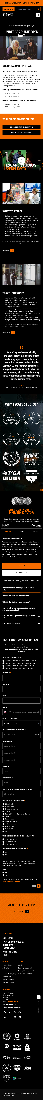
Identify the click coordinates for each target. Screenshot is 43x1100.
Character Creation (11, 809)
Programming (10, 826)
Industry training (8, 982)
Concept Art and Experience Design (17, 814)
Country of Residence (10, 718)
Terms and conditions (25, 974)
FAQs (5, 955)
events (11, 26)
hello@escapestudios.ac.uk (12, 1007)
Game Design (9, 819)
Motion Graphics (11, 824)
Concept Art (7, 977)
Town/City (6, 766)
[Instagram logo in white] (15, 1012)
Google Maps (13, 1001)
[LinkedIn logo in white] (5, 1017)
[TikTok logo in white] (10, 1017)
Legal (20, 965)
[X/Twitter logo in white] (10, 1012)
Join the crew (10, 951)
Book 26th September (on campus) (21, 127)
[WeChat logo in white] (15, 1017)
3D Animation (10, 806)
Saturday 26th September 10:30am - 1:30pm (20, 661)
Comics (7, 811)
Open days (8, 945)
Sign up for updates (13, 941)
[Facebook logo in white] (5, 1012)
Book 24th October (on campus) (21, 132)
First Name (7, 673)
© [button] (42, 490)
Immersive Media (11, 821)
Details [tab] (21, 531)
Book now (6, 250)
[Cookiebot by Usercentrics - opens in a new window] (31, 525)
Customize (20, 573)
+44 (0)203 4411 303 (10, 1004)
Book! (34, 886)
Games (5, 971)
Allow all (21, 566)
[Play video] (21, 160)
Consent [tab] (8, 531)
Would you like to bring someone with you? (18, 789)
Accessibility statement (26, 971)
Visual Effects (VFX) (9, 974)
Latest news (9, 948)
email (5, 696)
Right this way (19, 912)
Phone (5, 707)
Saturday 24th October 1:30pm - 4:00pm (19, 668)
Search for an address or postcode (14, 730)
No (6, 855)
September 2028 (10, 844)
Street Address (7, 741)
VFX (6, 831)
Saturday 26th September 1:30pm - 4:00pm (20, 663)
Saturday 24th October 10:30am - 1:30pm (19, 666)
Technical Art (9, 829)
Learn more (6, 333)
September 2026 (10, 839)
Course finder (7, 965)
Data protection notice (25, 968)
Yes (6, 852)
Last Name (7, 684)
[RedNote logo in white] (20, 1017)
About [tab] (35, 531)
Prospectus (8, 938)
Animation (6, 968)
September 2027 (10, 842)
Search (36, 735)
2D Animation (10, 804)
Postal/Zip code (8, 778)
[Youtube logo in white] (20, 1012)
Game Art (8, 816)
